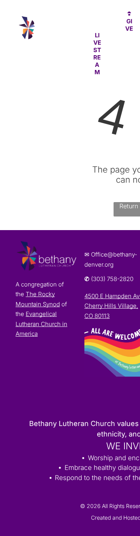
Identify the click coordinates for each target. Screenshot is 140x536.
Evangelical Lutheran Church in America (41, 323)
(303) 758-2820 (112, 279)
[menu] (128, 16)
